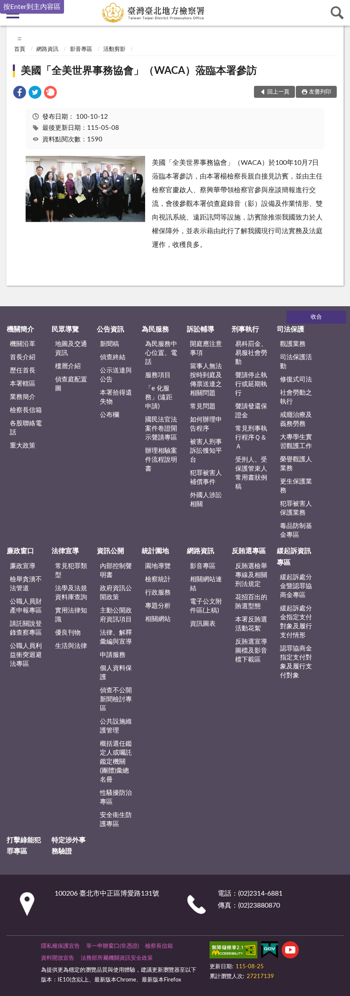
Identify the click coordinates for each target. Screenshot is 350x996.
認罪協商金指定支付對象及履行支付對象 (296, 662)
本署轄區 (22, 384)
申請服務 (112, 655)
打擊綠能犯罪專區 (24, 846)
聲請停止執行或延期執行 (251, 384)
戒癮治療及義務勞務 (296, 419)
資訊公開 (110, 551)
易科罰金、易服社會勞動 (251, 353)
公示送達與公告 (116, 375)
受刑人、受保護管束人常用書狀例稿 (251, 473)
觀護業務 (293, 344)
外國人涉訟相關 (206, 499)
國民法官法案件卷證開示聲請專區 (161, 428)
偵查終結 (112, 357)
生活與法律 (71, 646)
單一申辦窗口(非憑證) (112, 946)
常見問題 (203, 406)
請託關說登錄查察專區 (26, 628)
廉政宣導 (22, 566)
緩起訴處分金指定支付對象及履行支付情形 (296, 622)
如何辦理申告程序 (206, 424)
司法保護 (290, 329)
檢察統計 (158, 579)
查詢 (337, 13)
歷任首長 (22, 370)
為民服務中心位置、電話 (161, 353)
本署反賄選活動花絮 (251, 624)
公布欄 (109, 415)
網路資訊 (47, 49)
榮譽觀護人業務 (296, 464)
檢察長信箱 (26, 410)
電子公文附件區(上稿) (206, 606)
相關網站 (158, 619)
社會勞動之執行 (296, 397)
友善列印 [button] (320, 92)
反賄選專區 (249, 551)
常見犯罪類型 (71, 570)
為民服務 (155, 329)
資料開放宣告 (57, 958)
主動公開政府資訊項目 (116, 615)
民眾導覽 (65, 329)
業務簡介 (22, 397)
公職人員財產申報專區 (26, 606)
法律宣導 (65, 551)
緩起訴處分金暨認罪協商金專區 (296, 586)
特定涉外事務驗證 (69, 846)
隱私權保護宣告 (60, 946)
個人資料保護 (116, 672)
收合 (316, 317)
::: (19, 38)
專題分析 (158, 606)
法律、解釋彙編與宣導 (116, 637)
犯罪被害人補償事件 (206, 477)
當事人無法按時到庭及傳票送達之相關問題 (206, 379)
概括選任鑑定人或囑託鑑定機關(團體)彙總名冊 (116, 762)
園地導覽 (158, 566)
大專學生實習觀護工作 (296, 441)
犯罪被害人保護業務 (296, 508)
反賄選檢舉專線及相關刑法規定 (251, 575)
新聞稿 (109, 344)
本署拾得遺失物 (116, 397)
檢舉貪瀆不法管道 (26, 584)
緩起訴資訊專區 (294, 556)
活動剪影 (114, 49)
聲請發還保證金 (251, 411)
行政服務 (158, 592)
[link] (19, 94)
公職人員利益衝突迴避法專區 (26, 655)
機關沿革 (22, 344)
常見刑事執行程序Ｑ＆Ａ (251, 437)
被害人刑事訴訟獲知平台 (206, 451)
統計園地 (155, 551)
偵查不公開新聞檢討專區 (116, 699)
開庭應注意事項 (206, 348)
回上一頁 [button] (278, 92)
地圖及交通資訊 (71, 348)
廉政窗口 (20, 551)
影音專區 (81, 49)
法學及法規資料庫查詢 (71, 593)
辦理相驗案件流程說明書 (161, 460)
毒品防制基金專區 (296, 530)
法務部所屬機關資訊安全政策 (117, 958)
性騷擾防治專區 (116, 797)
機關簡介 (20, 329)
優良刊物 (68, 633)
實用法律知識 (71, 615)
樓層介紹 (68, 366)
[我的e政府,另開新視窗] (269, 951)
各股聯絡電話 (26, 428)
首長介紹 (22, 357)
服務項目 (158, 375)
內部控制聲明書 (116, 570)
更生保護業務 (296, 486)
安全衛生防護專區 (116, 819)
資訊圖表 (203, 624)
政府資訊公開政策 (116, 593)
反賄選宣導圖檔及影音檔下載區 (251, 651)
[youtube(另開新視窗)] (290, 951)
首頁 (19, 49)
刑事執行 (245, 329)
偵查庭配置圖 (71, 384)
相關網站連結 (206, 584)
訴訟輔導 (200, 329)
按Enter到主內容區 (32, 6)
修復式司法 (296, 379)
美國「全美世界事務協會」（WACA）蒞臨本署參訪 (139, 71)
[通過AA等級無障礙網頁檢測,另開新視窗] (233, 951)
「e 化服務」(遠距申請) (158, 397)
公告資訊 (110, 329)
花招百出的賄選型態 (251, 601)
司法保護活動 (296, 361)
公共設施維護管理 (116, 726)
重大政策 (22, 445)
